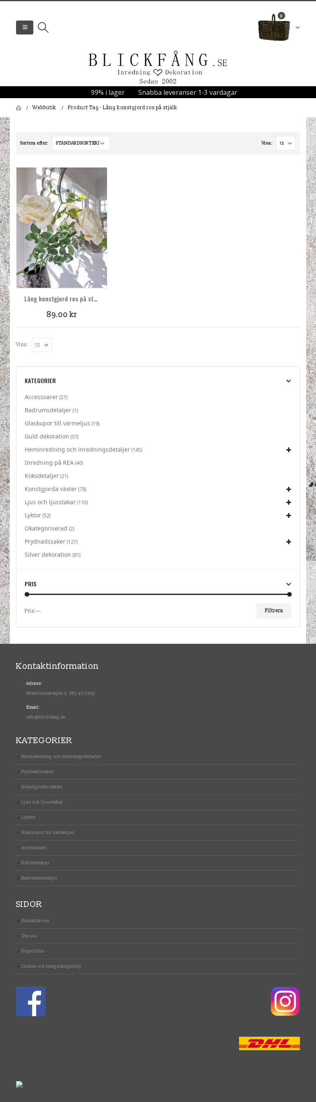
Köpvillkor (32, 951)
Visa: (267, 143)
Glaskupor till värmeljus (57, 423)
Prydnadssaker (45, 541)
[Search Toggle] (43, 27)
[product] (61, 228)
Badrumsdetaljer (48, 410)
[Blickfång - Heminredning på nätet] (158, 67)
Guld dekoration (47, 436)
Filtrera (274, 611)
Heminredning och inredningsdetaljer (77, 449)
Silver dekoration (48, 554)
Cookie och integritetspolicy (51, 966)
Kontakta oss (35, 920)
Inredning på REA (49, 462)
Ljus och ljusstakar (50, 502)
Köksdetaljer (42, 476)
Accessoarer (41, 397)
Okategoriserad (46, 528)
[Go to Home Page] (18, 107)
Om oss (29, 936)
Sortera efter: (34, 143)
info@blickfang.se (45, 717)
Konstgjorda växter (51, 489)
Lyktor (33, 515)
